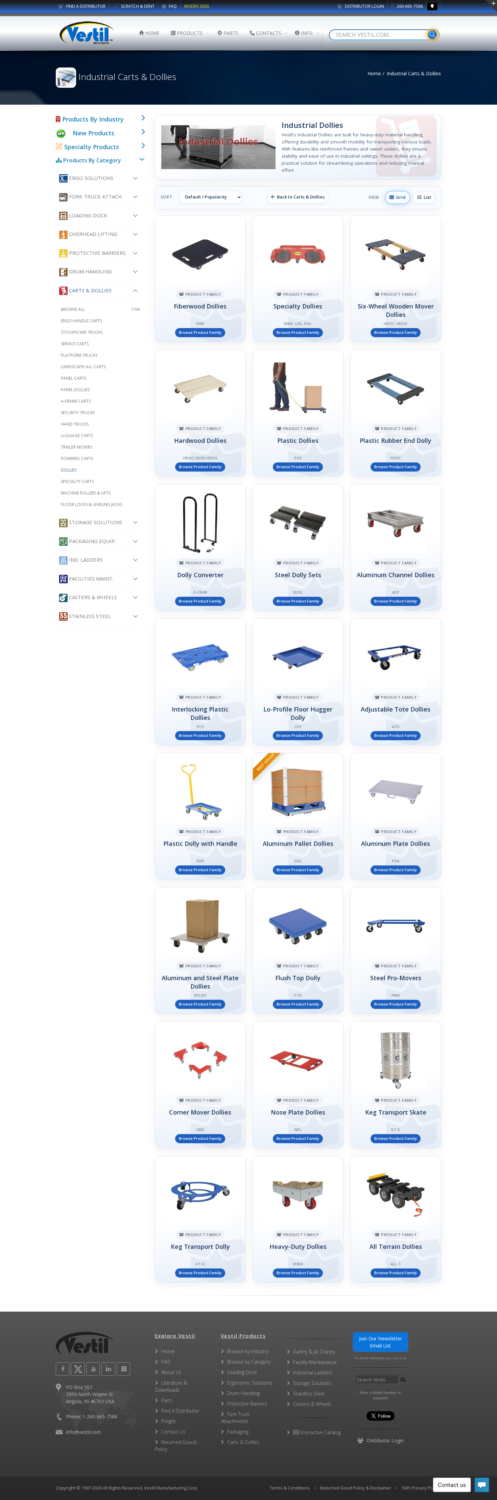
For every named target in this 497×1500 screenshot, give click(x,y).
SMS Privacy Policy (421, 1488)
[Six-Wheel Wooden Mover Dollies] (396, 279)
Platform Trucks (79, 355)
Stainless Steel (89, 616)
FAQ (172, 6)
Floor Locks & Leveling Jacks (91, 504)
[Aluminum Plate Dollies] (396, 816)
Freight (168, 1421)
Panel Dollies (75, 390)
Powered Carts (77, 458)
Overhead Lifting (92, 234)
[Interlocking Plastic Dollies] (200, 682)
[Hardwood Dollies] (200, 413)
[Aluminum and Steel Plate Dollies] (200, 950)
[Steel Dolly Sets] (298, 547)
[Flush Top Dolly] (298, 950)
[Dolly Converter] (200, 547)
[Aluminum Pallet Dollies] (298, 816)
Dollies (68, 470)
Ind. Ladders (85, 559)
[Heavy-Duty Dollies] (298, 1219)
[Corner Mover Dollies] (200, 1085)
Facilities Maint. (90, 578)
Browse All (100, 309)
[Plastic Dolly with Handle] (200, 816)
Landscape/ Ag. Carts (83, 367)
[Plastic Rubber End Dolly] (396, 413)
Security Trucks (78, 413)
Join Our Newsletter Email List (380, 1342)
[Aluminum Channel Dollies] (396, 547)
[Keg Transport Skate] (396, 1085)
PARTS (230, 33)
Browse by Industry (247, 1351)
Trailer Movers (76, 447)
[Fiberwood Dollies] (200, 279)
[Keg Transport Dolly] (200, 1219)
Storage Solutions (95, 522)
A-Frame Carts (76, 401)
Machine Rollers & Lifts (86, 493)
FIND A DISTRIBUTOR (85, 6)
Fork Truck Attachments (235, 1417)
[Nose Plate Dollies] (298, 1085)
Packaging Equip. (92, 541)
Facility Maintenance (315, 1362)
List (426, 197)
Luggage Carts (77, 435)
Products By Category (91, 160)
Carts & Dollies (90, 290)
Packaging (238, 1431)
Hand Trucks (75, 424)
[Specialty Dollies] (298, 279)
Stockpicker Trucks (81, 332)
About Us (171, 1372)
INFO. (306, 33)
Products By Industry (92, 119)
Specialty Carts (77, 481)
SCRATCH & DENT (137, 6)
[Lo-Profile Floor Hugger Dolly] (298, 682)
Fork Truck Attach (95, 196)
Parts (166, 1400)
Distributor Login (364, 6)
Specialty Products (91, 147)
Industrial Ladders (312, 1372)
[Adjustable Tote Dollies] (396, 682)
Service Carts (75, 344)
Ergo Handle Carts (81, 321)
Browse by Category (248, 1362)
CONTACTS (268, 33)
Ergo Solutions (90, 178)
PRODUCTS (189, 33)
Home (374, 73)
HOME (151, 33)
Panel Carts (73, 378)
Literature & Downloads (171, 1386)
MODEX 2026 (196, 6)
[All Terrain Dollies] (396, 1219)
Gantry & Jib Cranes (314, 1351)
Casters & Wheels (92, 597)
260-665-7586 (409, 6)
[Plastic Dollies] (298, 413)
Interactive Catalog (320, 1432)
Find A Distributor (180, 1411)
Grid (400, 197)
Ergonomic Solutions (249, 1383)
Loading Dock (87, 215)
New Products (93, 133)
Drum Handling (90, 271)
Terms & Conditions (290, 1488)
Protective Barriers (97, 252)
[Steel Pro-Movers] (396, 950)
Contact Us (173, 1431)
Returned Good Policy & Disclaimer (355, 1488)
